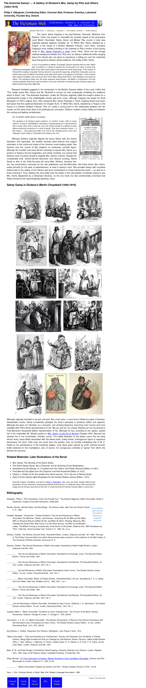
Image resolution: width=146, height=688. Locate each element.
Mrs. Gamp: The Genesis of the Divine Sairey (33, 462)
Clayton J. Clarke (20, 474)
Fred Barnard (19, 471)
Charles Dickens (91, 31)
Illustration (60, 31)
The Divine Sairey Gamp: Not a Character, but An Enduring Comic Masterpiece (48, 465)
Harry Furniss (19, 477)
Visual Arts (50, 31)
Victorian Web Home (37, 31)
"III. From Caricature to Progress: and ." (54, 658)
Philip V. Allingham (14, 12)
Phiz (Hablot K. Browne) (75, 31)
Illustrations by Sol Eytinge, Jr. (26, 468)
